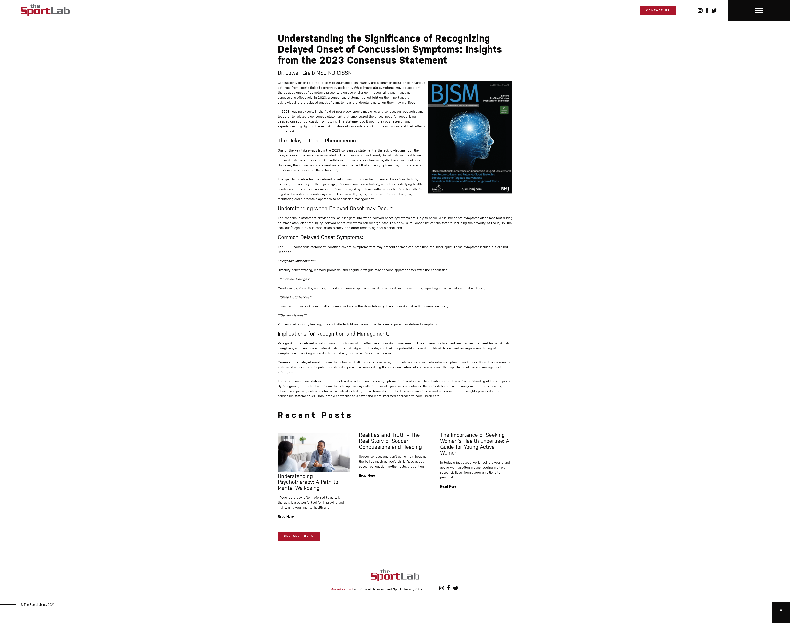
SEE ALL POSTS (299, 536)
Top (780, 613)
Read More (286, 516)
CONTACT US (658, 10)
